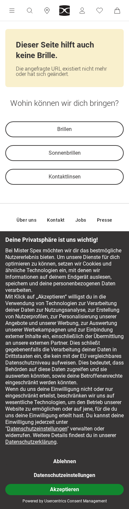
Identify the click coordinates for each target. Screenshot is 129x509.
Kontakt (56, 220)
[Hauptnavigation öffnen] (12, 10)
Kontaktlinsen (65, 177)
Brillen (64, 129)
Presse (104, 220)
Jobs (80, 220)
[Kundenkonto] (82, 10)
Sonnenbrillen (65, 153)
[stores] (47, 10)
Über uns (26, 220)
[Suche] (29, 10)
